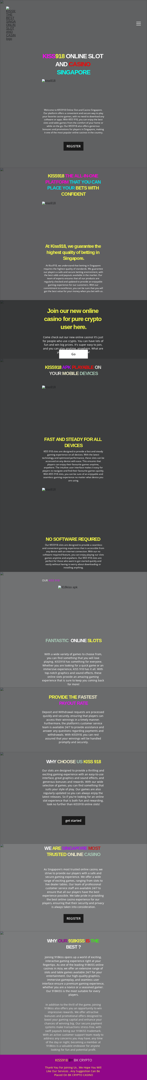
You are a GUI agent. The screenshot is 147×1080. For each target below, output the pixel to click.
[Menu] (138, 23)
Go (73, 354)
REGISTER (74, 146)
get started (73, 820)
